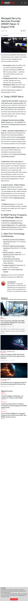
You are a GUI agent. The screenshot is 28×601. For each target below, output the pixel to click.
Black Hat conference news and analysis (13, 107)
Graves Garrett (21, 137)
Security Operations (8, 351)
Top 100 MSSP (18, 122)
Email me (3, 275)
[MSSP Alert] (8, 3)
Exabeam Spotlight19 (9, 265)
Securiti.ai (11, 204)
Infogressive (9, 122)
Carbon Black (18, 161)
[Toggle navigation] (25, 3)
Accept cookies (14, 599)
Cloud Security (6, 379)
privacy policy (22, 595)
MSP (2, 318)
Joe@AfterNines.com (18, 87)
